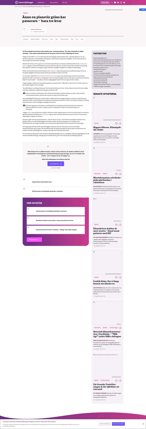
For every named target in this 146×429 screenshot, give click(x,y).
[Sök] (112, 2)
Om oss (64, 2)
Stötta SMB (105, 3)
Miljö (57, 39)
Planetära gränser (64, 39)
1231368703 (54, 164)
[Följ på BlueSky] (124, 2)
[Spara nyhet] (120, 123)
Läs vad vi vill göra (55, 168)
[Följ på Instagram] (121, 2)
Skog (72, 39)
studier (30, 112)
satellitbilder (45, 114)
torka (77, 39)
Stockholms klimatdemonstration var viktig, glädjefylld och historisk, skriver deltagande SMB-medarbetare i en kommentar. (107, 343)
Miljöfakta (54, 2)
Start (16, 6)
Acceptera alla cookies (118, 424)
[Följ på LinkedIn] (130, 2)
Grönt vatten (45, 39)
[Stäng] (143, 424)
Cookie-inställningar (105, 424)
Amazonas (25, 39)
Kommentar (33, 240)
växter (82, 39)
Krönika (96, 123)
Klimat (51, 39)
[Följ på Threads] (127, 2)
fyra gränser (52, 71)
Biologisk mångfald (35, 39)
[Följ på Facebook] (118, 2)
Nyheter (20, 6)
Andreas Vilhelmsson (36, 29)
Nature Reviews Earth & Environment (47, 76)
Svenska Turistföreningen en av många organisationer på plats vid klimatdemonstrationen (107, 395)
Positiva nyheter (114, 328)
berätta (36, 57)
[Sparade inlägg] (115, 2)
